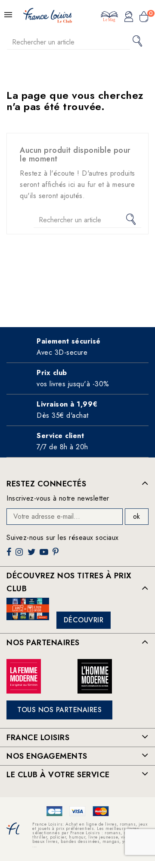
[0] (144, 17)
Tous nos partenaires (59, 710)
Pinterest (57, 555)
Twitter (32, 555)
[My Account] (128, 17)
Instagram (20, 555)
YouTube (45, 555)
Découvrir (84, 620)
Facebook (9, 555)
